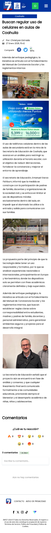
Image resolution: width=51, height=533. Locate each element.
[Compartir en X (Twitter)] (25, 49)
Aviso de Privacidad (36, 501)
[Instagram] (22, 512)
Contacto (19, 501)
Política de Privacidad (29, 524)
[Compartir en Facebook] (19, 49)
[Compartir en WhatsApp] (32, 49)
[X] (18, 512)
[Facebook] (13, 512)
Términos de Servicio (12, 524)
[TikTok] (26, 512)
